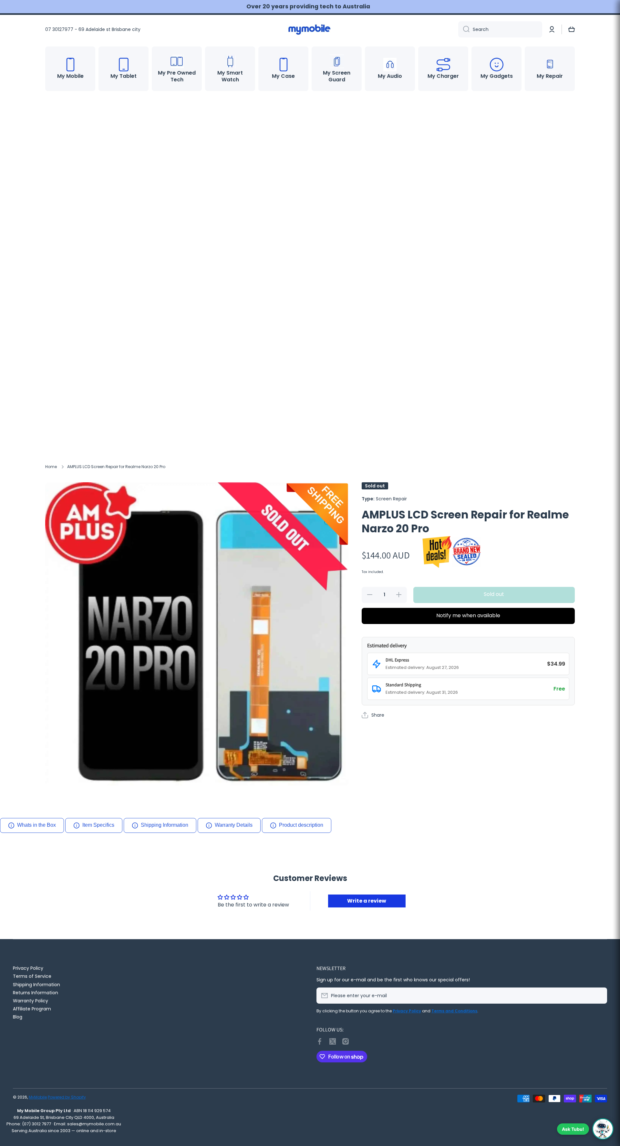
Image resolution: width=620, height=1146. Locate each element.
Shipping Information (164, 825)
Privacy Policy (28, 968)
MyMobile (38, 1097)
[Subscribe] (599, 995)
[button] (571, 29)
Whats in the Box (36, 825)
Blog (17, 1017)
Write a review (366, 901)
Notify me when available (468, 615)
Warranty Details (234, 825)
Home (51, 466)
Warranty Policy (30, 1001)
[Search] (464, 29)
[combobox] (500, 29)
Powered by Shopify (67, 1097)
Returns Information (35, 992)
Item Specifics (98, 825)
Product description (301, 825)
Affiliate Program (32, 1009)
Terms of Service (32, 976)
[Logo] (310, 29)
